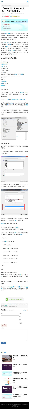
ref (7, 248)
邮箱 (20, 316)
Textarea (3, 81)
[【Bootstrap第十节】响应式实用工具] (7, 389)
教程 (11, 16)
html (5, 42)
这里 (27, 105)
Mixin (15, 74)
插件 (10, 50)
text (2, 66)
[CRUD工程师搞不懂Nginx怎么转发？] (7, 381)
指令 (17, 227)
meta (10, 276)
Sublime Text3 (23, 92)
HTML (9, 44)
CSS (8, 42)
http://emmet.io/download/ (18, 99)
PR (3, 72)
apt (5, 68)
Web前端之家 (10, 404)
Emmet (14, 16)
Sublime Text (4, 64)
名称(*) (20, 313)
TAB (15, 232)
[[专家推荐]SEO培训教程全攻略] (7, 358)
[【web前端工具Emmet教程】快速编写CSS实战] (7, 396)
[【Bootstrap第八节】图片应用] (7, 367)
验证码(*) (21, 323)
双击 (8, 105)
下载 (8, 99)
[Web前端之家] (2, 2)
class (5, 241)
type (21, 274)
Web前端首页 (4, 5)
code (2, 83)
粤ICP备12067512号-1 (14, 406)
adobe (11, 103)
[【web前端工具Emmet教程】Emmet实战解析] (7, 373)
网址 (20, 319)
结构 (21, 234)
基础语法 (18, 16)
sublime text (4, 62)
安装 (22, 74)
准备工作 (3, 223)
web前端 (7, 16)
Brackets (3, 85)
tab (15, 220)
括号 (7, 46)
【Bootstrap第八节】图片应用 (20, 364)
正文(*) (3, 327)
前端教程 (9, 5)
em (14, 54)
